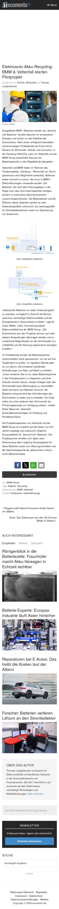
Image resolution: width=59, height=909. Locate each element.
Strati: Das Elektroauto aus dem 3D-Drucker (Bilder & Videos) (33, 519)
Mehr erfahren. (36, 793)
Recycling (22, 485)
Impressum (21, 895)
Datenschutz (36, 895)
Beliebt (23, 543)
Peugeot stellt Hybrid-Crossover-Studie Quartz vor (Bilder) (28, 509)
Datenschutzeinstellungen (24, 899)
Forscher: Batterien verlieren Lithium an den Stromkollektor (29, 715)
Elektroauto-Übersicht (22, 892)
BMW (19, 489)
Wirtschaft (31, 82)
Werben (44, 899)
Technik (21, 82)
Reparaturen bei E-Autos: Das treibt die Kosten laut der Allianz (29, 664)
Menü (53, 5)
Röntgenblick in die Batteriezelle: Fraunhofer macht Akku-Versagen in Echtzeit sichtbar (24, 558)
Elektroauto (16, 493)
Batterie (12, 485)
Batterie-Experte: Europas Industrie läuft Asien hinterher (28, 612)
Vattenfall (28, 489)
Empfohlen (8, 543)
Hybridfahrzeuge (31, 493)
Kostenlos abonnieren (29, 841)
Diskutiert (37, 543)
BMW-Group (13, 482)
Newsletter (30, 474)
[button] (17, 465)
